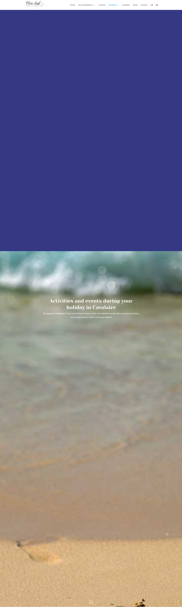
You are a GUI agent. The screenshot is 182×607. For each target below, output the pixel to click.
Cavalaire (126, 5)
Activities (112, 5)
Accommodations (85, 5)
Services (102, 5)
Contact (144, 5)
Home (72, 5)
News (135, 5)
